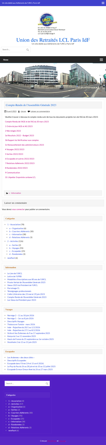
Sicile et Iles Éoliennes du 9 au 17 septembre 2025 (28, 333)
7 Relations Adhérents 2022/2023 (20, 163)
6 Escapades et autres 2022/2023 (19, 159)
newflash (11, 258)
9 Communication (12, 172)
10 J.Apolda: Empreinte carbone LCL (20, 177)
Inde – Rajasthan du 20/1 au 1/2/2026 (23, 327)
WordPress (51, 441)
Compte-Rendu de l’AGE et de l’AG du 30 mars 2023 (27, 121)
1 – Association (13, 224)
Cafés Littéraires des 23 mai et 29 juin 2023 (26, 294)
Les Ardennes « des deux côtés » (20, 357)
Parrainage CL (13, 288)
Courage (62, 441)
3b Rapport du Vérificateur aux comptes (22, 140)
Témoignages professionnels (19, 291)
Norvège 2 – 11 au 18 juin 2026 (20, 315)
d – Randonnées (16, 254)
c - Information (15, 193)
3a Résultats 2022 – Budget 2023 (19, 135)
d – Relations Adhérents (19, 237)
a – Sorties (13, 245)
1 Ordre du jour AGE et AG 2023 (19, 126)
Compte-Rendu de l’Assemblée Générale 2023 (26, 297)
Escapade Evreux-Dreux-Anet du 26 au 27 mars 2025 (30, 369)
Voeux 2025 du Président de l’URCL (22, 285)
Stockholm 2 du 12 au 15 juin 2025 (22, 342)
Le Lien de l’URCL (14, 273)
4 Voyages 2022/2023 (14, 149)
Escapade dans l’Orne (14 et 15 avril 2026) (25, 363)
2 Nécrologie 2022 (13, 131)
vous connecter (18, 209)
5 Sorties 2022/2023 (14, 154)
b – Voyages (14, 248)
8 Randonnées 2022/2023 (16, 168)
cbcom (23, 111)
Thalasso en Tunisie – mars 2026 (21, 324)
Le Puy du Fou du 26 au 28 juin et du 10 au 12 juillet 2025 (31, 366)
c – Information (15, 234)
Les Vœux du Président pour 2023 (21, 300)
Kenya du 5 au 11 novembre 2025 (21, 336)
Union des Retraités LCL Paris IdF (53, 39)
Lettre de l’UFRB (14, 276)
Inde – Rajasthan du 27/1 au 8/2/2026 (23, 330)
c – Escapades (15, 251)
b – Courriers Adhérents (19, 231)
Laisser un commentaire (40, 111)
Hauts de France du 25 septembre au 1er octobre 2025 (30, 339)
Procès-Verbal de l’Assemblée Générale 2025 (26, 282)
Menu (5, 59)
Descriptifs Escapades (16, 360)
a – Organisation (16, 228)
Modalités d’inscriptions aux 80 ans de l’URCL (26, 279)
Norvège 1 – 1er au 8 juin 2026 (20, 318)
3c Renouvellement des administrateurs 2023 (24, 145)
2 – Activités (12, 241)
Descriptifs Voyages (15, 321)
